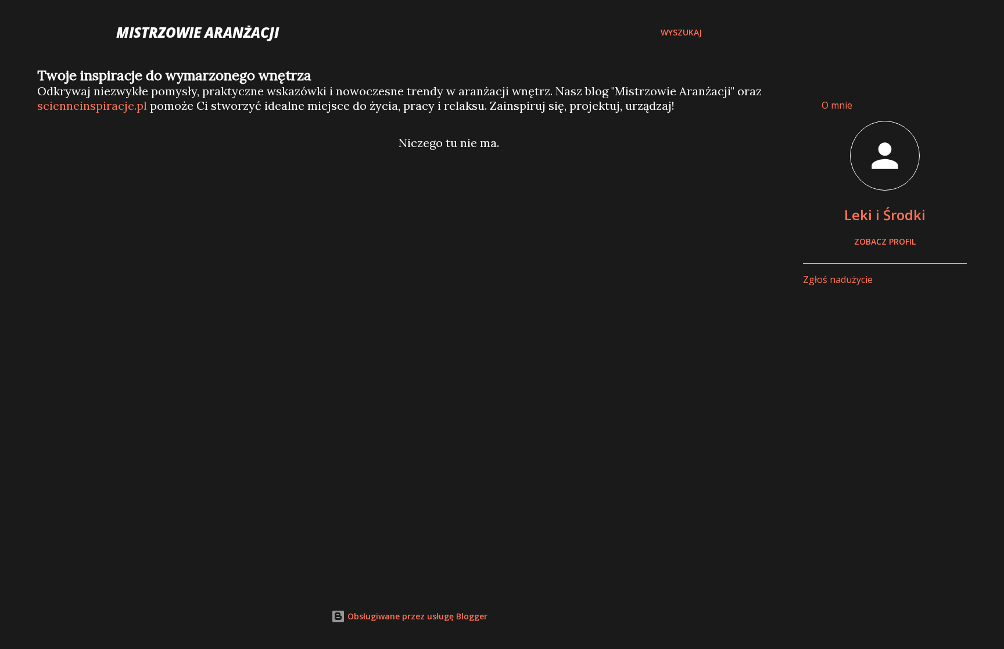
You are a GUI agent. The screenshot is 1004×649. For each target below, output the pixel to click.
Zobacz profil (885, 241)
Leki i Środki (885, 214)
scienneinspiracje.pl (92, 105)
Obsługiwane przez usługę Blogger (416, 616)
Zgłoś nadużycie (838, 279)
